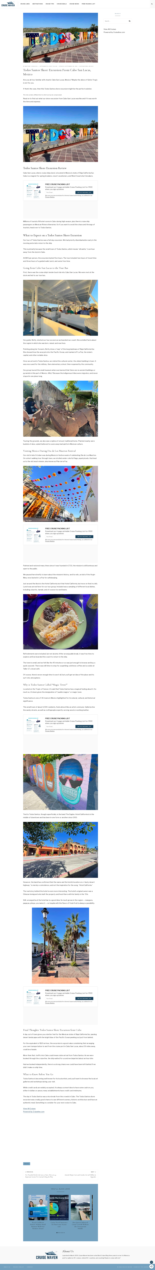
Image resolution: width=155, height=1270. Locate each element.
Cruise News (74, 4)
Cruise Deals (62, 4)
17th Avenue (145, 1267)
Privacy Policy (18, 1267)
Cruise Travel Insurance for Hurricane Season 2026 (59, 1224)
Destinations (83, 66)
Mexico (91, 66)
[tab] (58, 1232)
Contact (30, 1267)
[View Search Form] (152, 4)
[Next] (89, 1213)
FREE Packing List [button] (88, 4)
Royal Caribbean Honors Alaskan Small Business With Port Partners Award (38, 1226)
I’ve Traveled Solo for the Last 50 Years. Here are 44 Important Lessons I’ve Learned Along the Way (40, 1174)
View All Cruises (29, 1109)
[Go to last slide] (31, 1213)
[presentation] (37, 1207)
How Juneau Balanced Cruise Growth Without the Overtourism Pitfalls (80, 1226)
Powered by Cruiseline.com (33, 1112)
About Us (7, 1267)
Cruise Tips (50, 4)
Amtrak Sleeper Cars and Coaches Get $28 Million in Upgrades (80, 1174)
